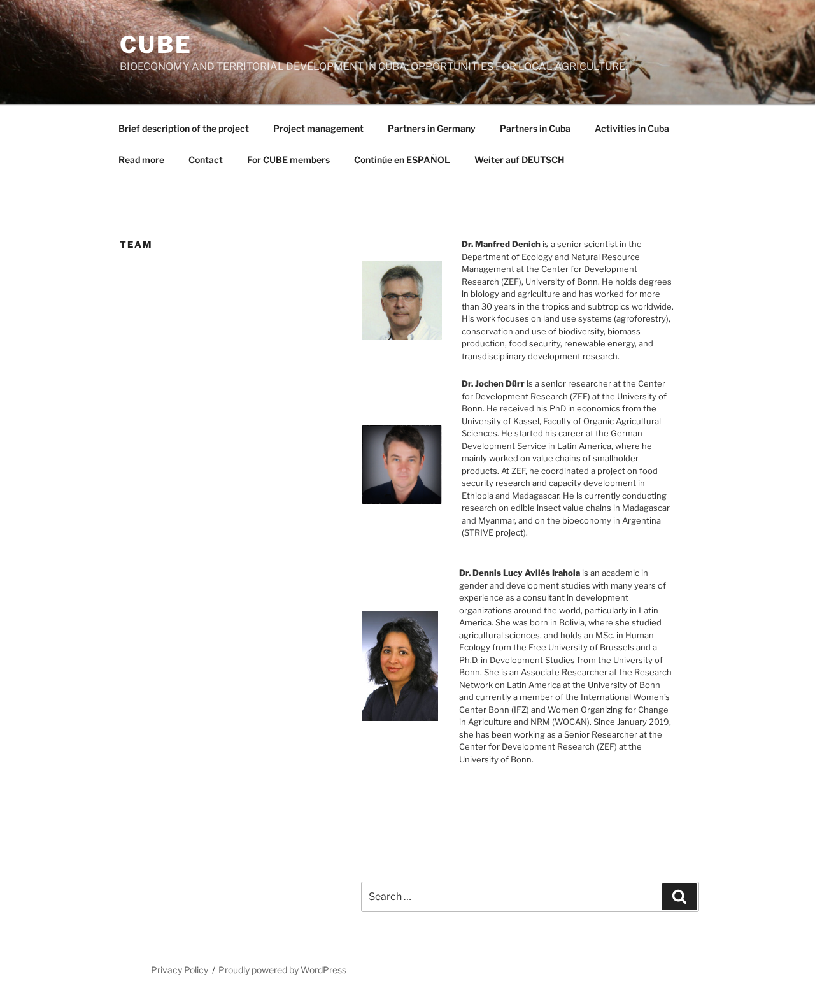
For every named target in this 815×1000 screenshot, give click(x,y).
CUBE (156, 45)
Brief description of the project (183, 128)
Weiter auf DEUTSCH (519, 159)
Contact (205, 159)
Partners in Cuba (535, 128)
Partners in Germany (432, 128)
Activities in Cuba (632, 128)
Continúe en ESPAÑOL (402, 159)
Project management (318, 128)
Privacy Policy (179, 969)
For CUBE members (288, 159)
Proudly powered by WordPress (282, 969)
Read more (141, 159)
